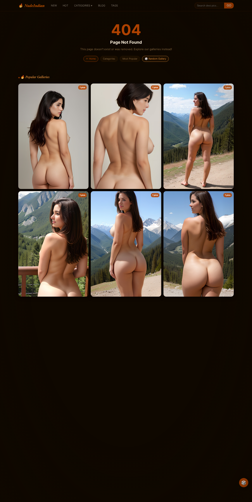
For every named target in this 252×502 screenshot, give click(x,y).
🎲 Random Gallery (155, 58)
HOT (65, 5)
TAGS (114, 5)
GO (229, 5)
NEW (54, 5)
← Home (91, 58)
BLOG (101, 5)
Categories (109, 58)
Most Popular (129, 58)
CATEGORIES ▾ (83, 5)
